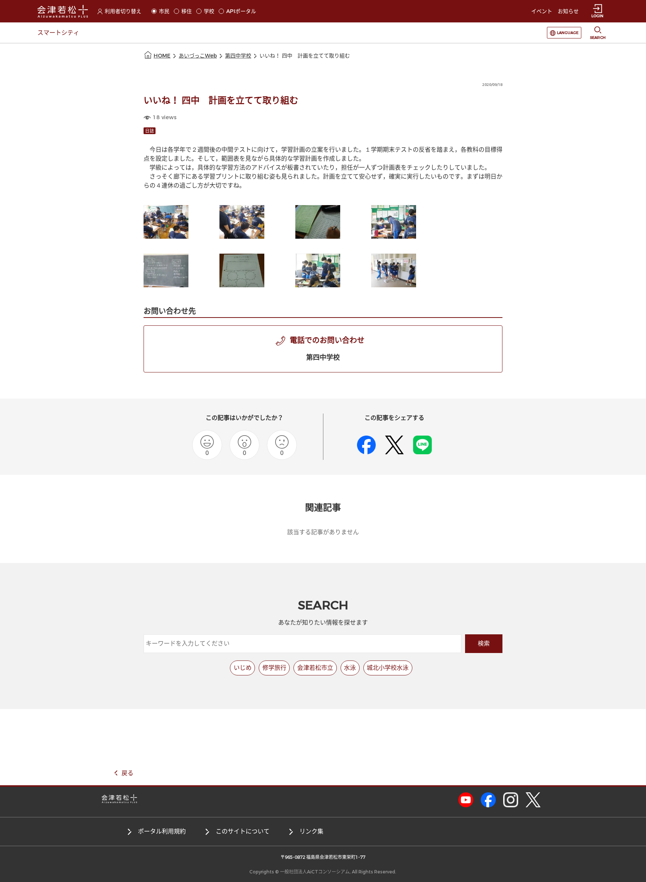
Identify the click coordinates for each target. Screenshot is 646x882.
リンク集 (311, 831)
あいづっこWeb (198, 55)
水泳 (350, 668)
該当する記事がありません (323, 532)
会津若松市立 (315, 668)
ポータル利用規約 (162, 831)
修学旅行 (274, 668)
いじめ (243, 668)
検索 (484, 643)
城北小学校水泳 (388, 668)
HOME (162, 55)
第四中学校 (238, 55)
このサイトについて (243, 831)
